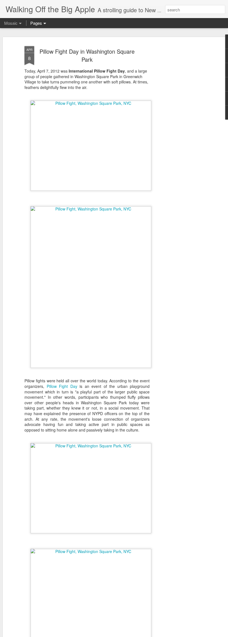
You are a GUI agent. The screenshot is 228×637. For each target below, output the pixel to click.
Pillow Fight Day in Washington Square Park (87, 55)
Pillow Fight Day (62, 386)
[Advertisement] (180, 131)
